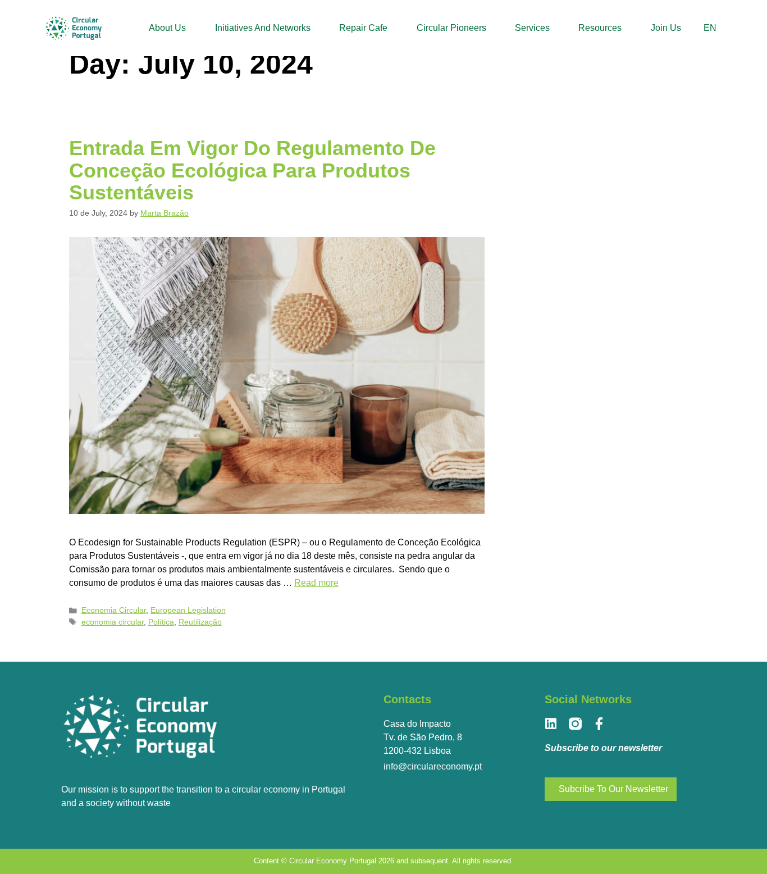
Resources (600, 28)
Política (161, 622)
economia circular (112, 622)
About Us (167, 28)
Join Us (666, 28)
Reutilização (200, 622)
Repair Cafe (363, 28)
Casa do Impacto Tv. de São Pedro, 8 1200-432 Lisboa (422, 737)
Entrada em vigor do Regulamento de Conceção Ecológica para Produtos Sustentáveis (252, 170)
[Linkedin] (551, 723)
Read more (316, 583)
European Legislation (188, 610)
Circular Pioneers (451, 28)
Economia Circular (113, 610)
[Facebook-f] (599, 723)
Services (532, 28)
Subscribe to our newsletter (603, 748)
